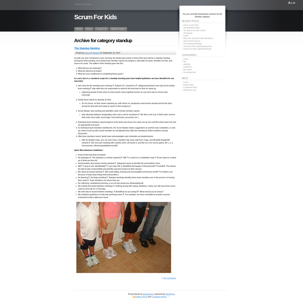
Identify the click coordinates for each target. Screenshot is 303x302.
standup (96, 53)
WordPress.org (189, 90)
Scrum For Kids (95, 17)
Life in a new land (191, 25)
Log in (186, 82)
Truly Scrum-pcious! (191, 41)
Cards (186, 36)
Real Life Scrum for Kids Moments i (198, 38)
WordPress (170, 294)
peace (87, 53)
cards (185, 59)
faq (184, 61)
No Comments (170, 278)
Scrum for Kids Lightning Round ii (197, 46)
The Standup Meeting (87, 48)
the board (187, 69)
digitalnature (148, 294)
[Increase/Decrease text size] (290, 3)
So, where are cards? (194, 30)
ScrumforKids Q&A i (191, 28)
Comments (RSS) (159, 297)
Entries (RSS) (141, 297)
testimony (187, 67)
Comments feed (190, 87)
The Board (187, 33)
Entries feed (188, 85)
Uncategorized (189, 72)
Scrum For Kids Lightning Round (197, 49)
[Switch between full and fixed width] (294, 3)
